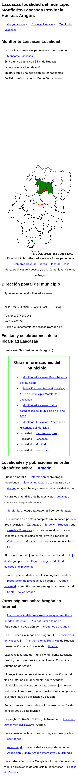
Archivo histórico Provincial (42, 640)
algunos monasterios (36, 482)
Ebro (10, 547)
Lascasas (42, 438)
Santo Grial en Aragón (21, 591)
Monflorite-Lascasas (20, 56)
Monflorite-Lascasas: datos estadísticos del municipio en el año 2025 (42, 411)
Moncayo (31, 541)
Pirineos (18, 635)
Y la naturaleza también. (46, 621)
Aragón (44, 468)
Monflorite (42, 444)
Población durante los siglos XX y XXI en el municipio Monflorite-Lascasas (42, 394)
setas (60, 496)
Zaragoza (33, 524)
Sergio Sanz (15, 510)
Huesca (63, 524)
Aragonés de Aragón (56, 626)
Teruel (48, 524)
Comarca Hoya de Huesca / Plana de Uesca (41, 263)
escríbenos (14, 738)
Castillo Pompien (46, 433)
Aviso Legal (14, 747)
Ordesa (12, 541)
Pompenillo (43, 450)
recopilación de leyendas (23, 580)
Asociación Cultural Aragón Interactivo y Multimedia (39, 752)
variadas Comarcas (19, 530)
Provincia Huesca (42, 24)
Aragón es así (16, 24)
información (38, 476)
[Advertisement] (39, 123)
